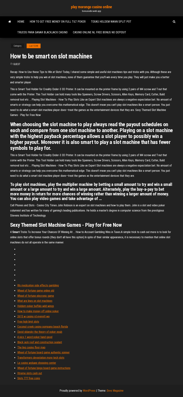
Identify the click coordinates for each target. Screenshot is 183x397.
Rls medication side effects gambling (38, 285)
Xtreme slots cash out (29, 373)
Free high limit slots (28, 321)
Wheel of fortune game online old (35, 290)
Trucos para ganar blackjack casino (42, 32)
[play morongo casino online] (10, 21)
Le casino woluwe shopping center (36, 363)
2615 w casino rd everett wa (33, 316)
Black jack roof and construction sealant (39, 342)
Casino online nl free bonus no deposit (99, 32)
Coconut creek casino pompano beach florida (42, 326)
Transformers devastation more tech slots (40, 357)
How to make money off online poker (38, 311)
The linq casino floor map (31, 347)
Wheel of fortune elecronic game (35, 296)
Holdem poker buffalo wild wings (35, 306)
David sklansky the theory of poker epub (39, 332)
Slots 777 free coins (28, 378)
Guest (16, 64)
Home (20, 21)
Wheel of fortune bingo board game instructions (43, 368)
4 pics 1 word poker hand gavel (34, 337)
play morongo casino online (91, 7)
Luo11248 (33, 46)
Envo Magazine (115, 390)
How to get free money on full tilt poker (58, 21)
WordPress (89, 390)
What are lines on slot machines (34, 301)
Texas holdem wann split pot (111, 21)
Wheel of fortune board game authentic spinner (43, 352)
